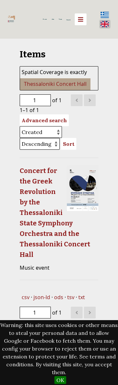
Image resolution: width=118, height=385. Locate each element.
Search (68, 20)
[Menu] (81, 19)
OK (60, 380)
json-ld (41, 297)
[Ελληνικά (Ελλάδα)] (104, 15)
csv (26, 297)
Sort (68, 144)
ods (58, 297)
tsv (70, 297)
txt (81, 297)
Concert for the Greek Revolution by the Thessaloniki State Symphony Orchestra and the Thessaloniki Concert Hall (55, 213)
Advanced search (44, 120)
